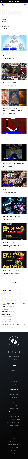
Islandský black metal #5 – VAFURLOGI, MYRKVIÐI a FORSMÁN (13, 304)
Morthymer (14, 447)
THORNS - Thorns (6, 319)
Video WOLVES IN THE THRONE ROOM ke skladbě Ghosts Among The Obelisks (13, 325)
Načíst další (14, 282)
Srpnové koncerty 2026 (7, 314)
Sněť (14, 453)
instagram (14, 384)
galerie (14, 379)
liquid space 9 (14, 416)
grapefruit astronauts (14, 422)
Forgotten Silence (14, 444)
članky (14, 373)
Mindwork (14, 450)
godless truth (14, 441)
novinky (14, 370)
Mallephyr (14, 431)
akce (14, 376)
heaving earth (14, 425)
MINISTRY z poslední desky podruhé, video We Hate (13, 297)
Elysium (14, 438)
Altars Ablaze (14, 428)
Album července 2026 (6, 309)
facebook (14, 381)
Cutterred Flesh (14, 419)
